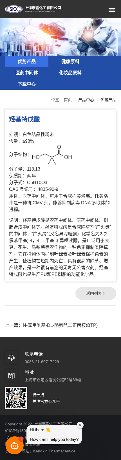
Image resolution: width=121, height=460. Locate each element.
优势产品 (27, 61)
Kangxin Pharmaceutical (54, 451)
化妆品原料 (70, 72)
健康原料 (70, 61)
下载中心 (27, 84)
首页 (68, 99)
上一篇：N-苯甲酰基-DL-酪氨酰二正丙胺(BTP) (51, 325)
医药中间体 (26, 72)
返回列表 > (95, 293)
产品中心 (86, 99)
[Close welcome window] (80, 425)
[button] (15, 445)
